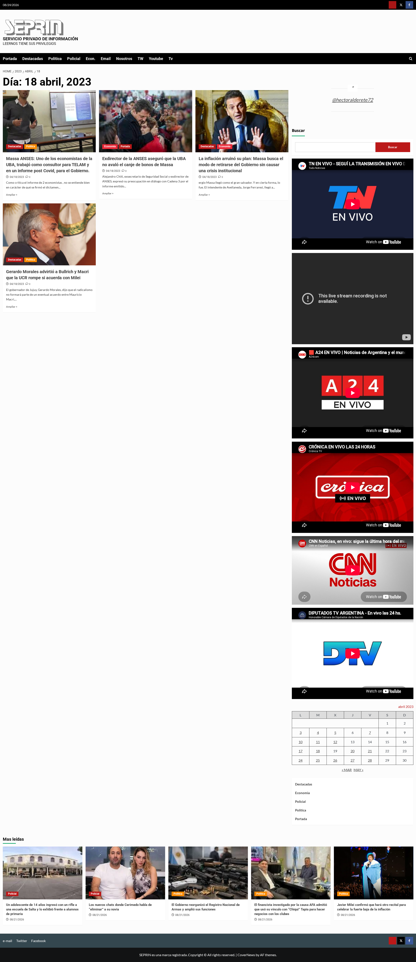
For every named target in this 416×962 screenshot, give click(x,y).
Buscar (298, 131)
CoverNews (246, 955)
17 (300, 751)
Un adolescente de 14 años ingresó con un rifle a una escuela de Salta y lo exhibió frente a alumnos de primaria (42, 909)
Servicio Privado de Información (40, 38)
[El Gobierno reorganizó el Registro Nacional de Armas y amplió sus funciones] (208, 873)
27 (352, 760)
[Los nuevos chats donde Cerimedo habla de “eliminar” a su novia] (125, 873)
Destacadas (32, 58)
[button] (410, 58)
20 (352, 751)
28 (370, 760)
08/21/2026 (17, 919)
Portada (10, 58)
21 (370, 751)
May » (358, 770)
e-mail (7, 941)
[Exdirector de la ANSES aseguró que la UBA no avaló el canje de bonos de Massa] (145, 121)
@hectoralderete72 (352, 100)
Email (106, 58)
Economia (110, 146)
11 (318, 742)
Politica (55, 58)
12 (335, 742)
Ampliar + (11, 194)
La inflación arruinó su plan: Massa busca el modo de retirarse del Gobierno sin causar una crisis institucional (241, 164)
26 (335, 760)
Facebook (38, 941)
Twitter (21, 941)
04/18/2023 (17, 176)
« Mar (347, 770)
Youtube (156, 58)
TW (140, 58)
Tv (171, 58)
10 (300, 742)
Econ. (90, 58)
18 (318, 751)
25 (318, 760)
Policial (73, 58)
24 (300, 760)
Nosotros (124, 58)
